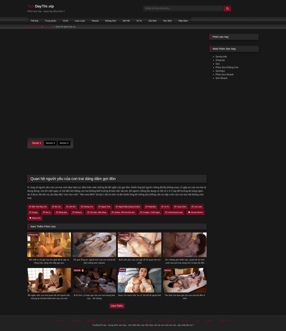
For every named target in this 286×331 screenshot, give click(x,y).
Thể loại (34, 21)
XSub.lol (220, 60)
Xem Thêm (117, 306)
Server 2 (64, 143)
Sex (218, 64)
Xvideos (210, 320)
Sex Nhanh (221, 78)
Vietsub (95, 21)
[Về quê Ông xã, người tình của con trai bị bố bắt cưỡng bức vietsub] (94, 245)
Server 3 (50, 143)
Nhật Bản (91, 320)
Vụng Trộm (75, 320)
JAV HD (126, 21)
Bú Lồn (135, 320)
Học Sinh (167, 21)
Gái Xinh (153, 21)
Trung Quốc (50, 21)
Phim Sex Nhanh (225, 74)
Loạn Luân (80, 21)
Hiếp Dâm (183, 21)
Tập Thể (106, 320)
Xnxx (198, 320)
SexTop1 (220, 71)
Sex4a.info (221, 56)
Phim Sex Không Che (227, 67)
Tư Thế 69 (121, 320)
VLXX (65, 21)
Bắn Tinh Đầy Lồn (166, 320)
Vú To (139, 21)
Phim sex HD (226, 320)
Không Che (110, 21)
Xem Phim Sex (33, 27)
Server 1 (36, 143)
